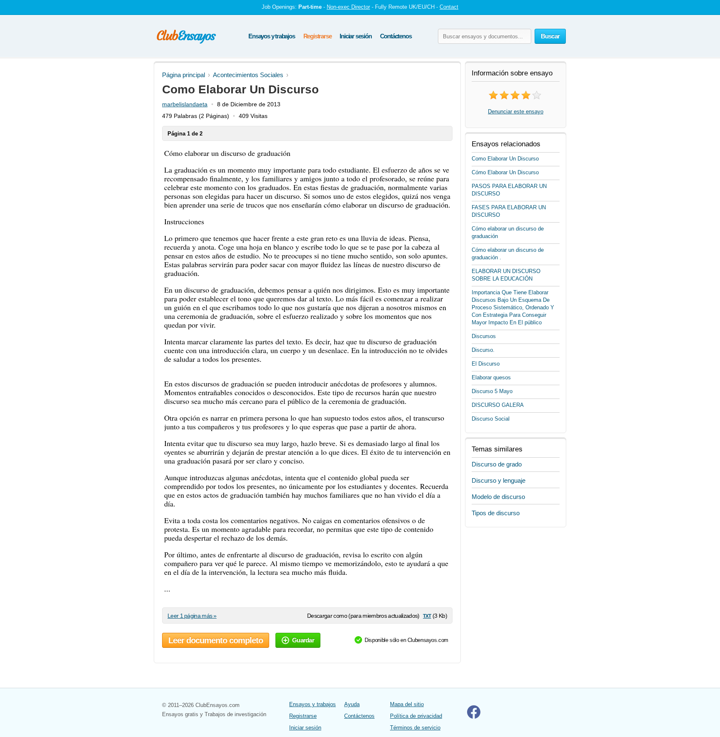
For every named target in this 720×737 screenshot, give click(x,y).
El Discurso (486, 364)
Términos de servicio (415, 727)
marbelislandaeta (185, 104)
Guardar (303, 640)
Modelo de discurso (498, 496)
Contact (449, 7)
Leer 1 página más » (192, 615)
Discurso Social (491, 419)
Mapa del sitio (407, 704)
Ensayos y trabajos (271, 36)
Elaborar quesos (491, 377)
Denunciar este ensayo (515, 111)
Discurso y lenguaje (498, 480)
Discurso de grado (497, 464)
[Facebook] (473, 717)
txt (427, 615)
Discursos (484, 336)
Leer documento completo (215, 640)
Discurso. (483, 350)
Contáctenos (396, 36)
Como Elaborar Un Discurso (505, 158)
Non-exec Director (348, 7)
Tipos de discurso (496, 512)
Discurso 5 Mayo (492, 391)
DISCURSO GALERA (498, 405)
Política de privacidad (416, 716)
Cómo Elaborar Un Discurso (505, 172)
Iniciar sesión (355, 36)
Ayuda (352, 704)
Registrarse (317, 36)
